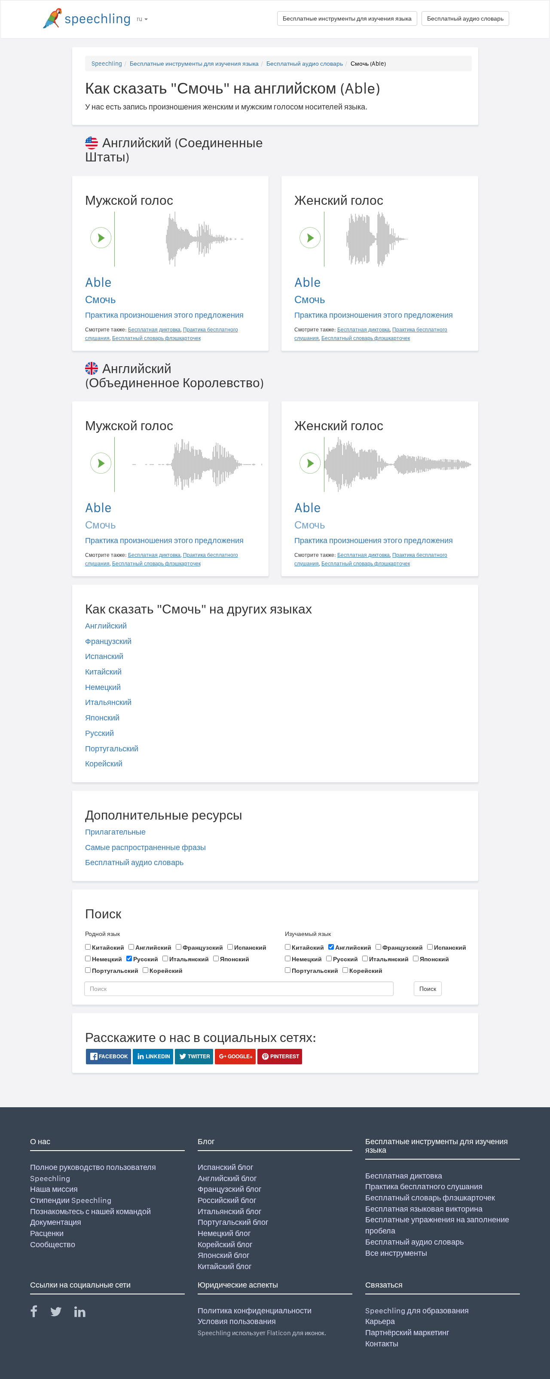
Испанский (104, 656)
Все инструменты (396, 1253)
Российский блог (227, 1200)
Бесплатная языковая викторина (424, 1208)
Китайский (103, 671)
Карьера (380, 1321)
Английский (106, 625)
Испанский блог (226, 1167)
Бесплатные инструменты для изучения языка (347, 18)
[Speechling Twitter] (61, 1313)
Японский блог (224, 1255)
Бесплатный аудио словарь (465, 18)
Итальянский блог (230, 1211)
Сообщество (52, 1244)
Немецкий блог (224, 1233)
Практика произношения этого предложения (164, 314)
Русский (99, 733)
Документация (55, 1222)
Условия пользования (237, 1321)
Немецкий (103, 687)
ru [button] (140, 18)
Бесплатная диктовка (403, 1175)
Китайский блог (225, 1266)
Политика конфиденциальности (255, 1310)
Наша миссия (54, 1189)
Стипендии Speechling (70, 1200)
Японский (102, 717)
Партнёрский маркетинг (407, 1332)
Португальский (111, 748)
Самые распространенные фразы (145, 847)
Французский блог (230, 1189)
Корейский (103, 763)
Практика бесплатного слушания (424, 1186)
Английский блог (227, 1178)
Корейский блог (225, 1244)
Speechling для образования (417, 1310)
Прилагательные (115, 831)
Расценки (47, 1233)
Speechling (107, 63)
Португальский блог (233, 1222)
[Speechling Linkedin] (85, 1313)
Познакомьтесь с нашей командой (90, 1211)
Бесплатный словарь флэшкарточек (430, 1197)
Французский (108, 641)
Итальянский (108, 702)
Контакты (381, 1343)
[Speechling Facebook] (39, 1313)
